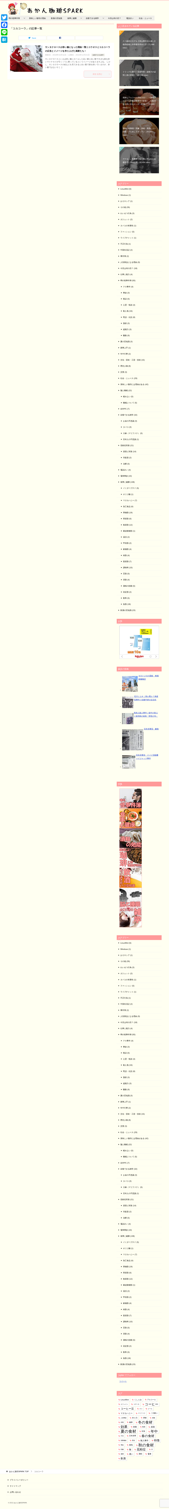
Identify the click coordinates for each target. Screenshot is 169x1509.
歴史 (133, 1440)
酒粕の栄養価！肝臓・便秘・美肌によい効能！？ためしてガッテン (139, 131)
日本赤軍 (132, 1436)
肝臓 (122, 1449)
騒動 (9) (126, 335)
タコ (140, 1408)
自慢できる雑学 (92, 18)
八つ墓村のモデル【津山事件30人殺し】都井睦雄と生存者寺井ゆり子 (139, 44)
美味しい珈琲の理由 (37, 18)
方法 (122, 1436)
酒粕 (140, 1454)
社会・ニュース (145, 18)
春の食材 (148, 1436)
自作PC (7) (125, 409)
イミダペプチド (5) (131, 488)
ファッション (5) (127, 232)
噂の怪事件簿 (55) (127, 280)
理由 (122, 1445)
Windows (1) (125, 195)
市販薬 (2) (127, 458)
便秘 (145, 1418)
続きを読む (97, 74)
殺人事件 (144, 1440)
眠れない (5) (128, 396)
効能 (135, 1427)
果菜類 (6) (127, 519)
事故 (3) (126, 293)
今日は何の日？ (114, 18)
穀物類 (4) (127, 549)
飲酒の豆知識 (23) (127, 610)
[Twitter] (4, 17)
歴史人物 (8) (125, 366)
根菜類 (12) (128, 525)
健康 (131, 1422)
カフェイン (124, 1404)
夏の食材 (128, 1431)
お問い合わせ (15, 1492)
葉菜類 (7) (127, 561)
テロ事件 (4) (128, 287)
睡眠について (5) (130, 403)
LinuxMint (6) (125, 189)
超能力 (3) (127, 329)
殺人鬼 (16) (128, 311)
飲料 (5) (126, 598)
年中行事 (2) (125, 354)
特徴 (156, 1440)
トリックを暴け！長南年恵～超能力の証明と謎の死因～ (139, 73)
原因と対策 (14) (129, 451)
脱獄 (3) (126, 323)
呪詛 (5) (126, 299)
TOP (19, 1471)
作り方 (135, 1418)
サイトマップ (15, 1486)
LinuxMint (125, 1400)
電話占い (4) (125, 470)
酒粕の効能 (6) (129, 586)
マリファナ (141, 1413)
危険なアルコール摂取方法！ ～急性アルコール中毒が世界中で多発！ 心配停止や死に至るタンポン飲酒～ (139, 102)
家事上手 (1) (125, 348)
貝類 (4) (126, 580)
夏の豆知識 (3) (126, 341)
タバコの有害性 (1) (128, 226)
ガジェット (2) (126, 219)
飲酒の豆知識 (56, 18)
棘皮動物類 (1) (129, 531)
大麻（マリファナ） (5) (133, 433)
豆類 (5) (126, 574)
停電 (122, 1422)
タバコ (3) (127, 427)
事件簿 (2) (124, 256)
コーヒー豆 (127, 1408)
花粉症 (141, 1449)
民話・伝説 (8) (129, 317)
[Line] (4, 32)
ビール (150, 1408)
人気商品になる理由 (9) (130, 262)
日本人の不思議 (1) (131, 439)
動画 (143, 1427)
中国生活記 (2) (126, 250)
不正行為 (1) (125, 244)
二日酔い (154, 1413)
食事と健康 (72, 18)
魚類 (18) (127, 604)
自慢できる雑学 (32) (128, 415)
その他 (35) (125, 207)
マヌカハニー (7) (130, 500)
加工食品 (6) (128, 506)
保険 (153, 1418)
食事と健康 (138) (127, 482)
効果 (124, 1427)
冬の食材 (145, 1422)
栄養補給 (123, 1440)
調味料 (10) (128, 567)
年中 (154, 1431)
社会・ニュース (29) (128, 378)
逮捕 (122, 1454)
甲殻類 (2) (127, 543)
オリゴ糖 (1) (128, 494)
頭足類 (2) (127, 592)
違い (131, 1454)
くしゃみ (138, 1400)
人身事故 (123, 1418)
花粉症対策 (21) (127, 445)
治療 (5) (126, 464)
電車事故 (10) (126, 476)
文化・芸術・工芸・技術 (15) (132, 360)
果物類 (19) (128, 513)
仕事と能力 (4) (126, 274)
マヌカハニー (127, 1413)
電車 (149, 1454)
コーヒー (151, 1404)
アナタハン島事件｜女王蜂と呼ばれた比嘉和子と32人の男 (139, 160)
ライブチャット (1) (128, 238)
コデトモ (136, 1404)
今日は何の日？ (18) (128, 268)
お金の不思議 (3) (130, 421)
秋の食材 (146, 1445)
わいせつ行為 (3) (127, 213)
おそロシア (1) (126, 201)
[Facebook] (4, 25)
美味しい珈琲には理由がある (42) (134, 384)
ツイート (123, 1381)
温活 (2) (126, 537)
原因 (153, 1427)
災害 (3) (123, 372)
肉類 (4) (126, 555)
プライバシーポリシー (19, 1480)
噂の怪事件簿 (14, 18)
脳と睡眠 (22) (126, 390)
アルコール (151, 1400)
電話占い (130, 18)
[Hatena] (4, 39)
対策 (143, 1431)
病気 (131, 1445)
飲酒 (123, 1458)
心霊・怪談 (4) (129, 305)
